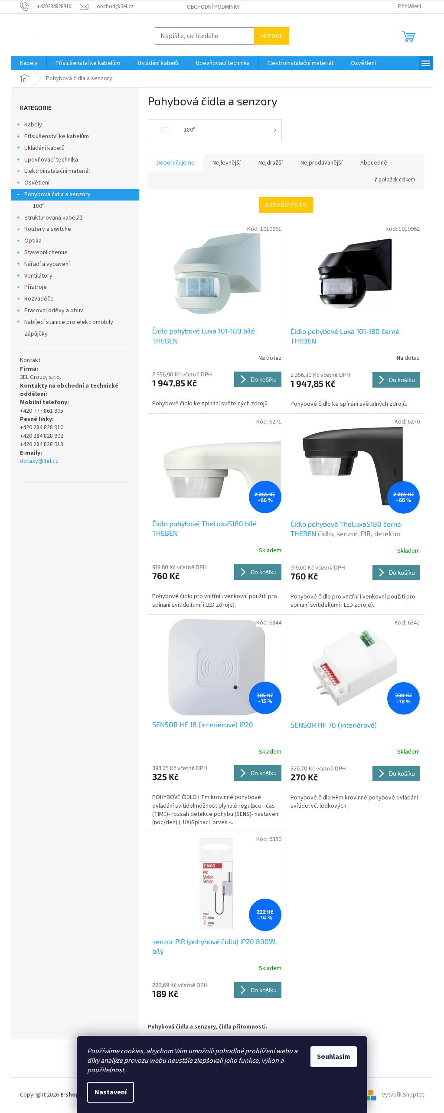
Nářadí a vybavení (47, 264)
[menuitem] (28, 63)
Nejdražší (270, 163)
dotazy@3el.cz (39, 461)
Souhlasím (333, 1056)
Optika (33, 240)
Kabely (33, 124)
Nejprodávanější (321, 163)
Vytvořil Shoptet (403, 1095)
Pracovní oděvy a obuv (53, 310)
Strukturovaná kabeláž (53, 218)
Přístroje (35, 287)
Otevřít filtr (286, 204)
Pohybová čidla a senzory (57, 194)
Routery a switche (47, 229)
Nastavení (111, 1092)
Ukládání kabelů (44, 148)
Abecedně (373, 163)
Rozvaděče (39, 298)
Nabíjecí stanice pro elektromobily (68, 322)
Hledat (271, 35)
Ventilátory (38, 276)
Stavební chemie (46, 252)
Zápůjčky (36, 334)
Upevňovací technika (51, 159)
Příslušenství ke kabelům (56, 136)
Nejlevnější (226, 163)
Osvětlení (36, 182)
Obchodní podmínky (213, 7)
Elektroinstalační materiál (57, 171)
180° (39, 206)
